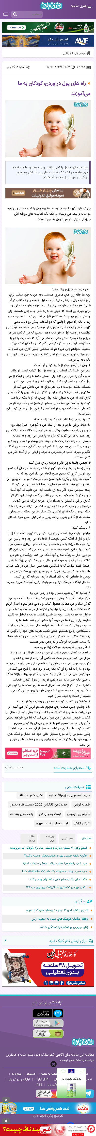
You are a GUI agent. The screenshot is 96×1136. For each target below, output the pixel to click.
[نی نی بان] (51, 6)
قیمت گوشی (81, 804)
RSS (39, 1084)
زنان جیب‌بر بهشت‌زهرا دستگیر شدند (64, 927)
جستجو (31, 1073)
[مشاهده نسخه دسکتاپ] (6, 15)
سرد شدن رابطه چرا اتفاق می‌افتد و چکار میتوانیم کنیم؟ (55, 863)
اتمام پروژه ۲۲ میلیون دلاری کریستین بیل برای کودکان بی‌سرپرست (48, 848)
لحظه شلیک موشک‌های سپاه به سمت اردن (60, 919)
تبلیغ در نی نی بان (19, 1079)
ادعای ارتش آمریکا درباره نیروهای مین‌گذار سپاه (57, 910)
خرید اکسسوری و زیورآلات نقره (69, 795)
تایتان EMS (82, 823)
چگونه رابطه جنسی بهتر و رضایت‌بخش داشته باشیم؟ (55, 856)
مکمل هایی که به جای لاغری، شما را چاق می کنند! (58, 879)
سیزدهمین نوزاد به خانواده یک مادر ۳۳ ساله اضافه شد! (54, 871)
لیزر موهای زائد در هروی (52, 823)
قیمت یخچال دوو (50, 814)
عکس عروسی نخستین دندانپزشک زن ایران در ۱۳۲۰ (56, 887)
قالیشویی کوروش (78, 814)
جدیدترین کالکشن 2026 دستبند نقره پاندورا (38, 804)
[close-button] (53, 1064)
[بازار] (48, 1033)
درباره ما (16, 1073)
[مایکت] (48, 1013)
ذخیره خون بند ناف (30, 795)
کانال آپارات (41, 1079)
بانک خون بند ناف (21, 814)
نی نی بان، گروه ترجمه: (75, 208)
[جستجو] (15, 14)
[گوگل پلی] (48, 1023)
